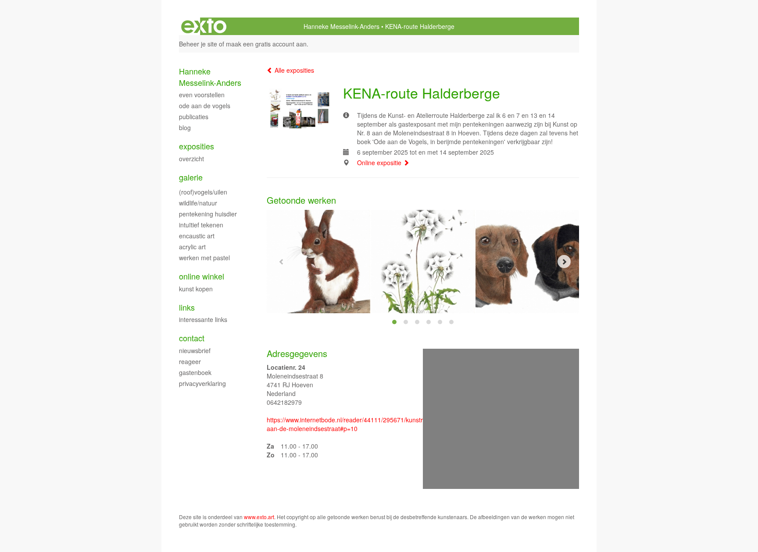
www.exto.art (259, 516)
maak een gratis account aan (266, 43)
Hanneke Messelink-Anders (341, 26)
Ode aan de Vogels (204, 105)
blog (185, 127)
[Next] (564, 261)
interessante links (203, 319)
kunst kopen (196, 288)
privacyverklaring (202, 383)
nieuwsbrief (195, 350)
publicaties (193, 116)
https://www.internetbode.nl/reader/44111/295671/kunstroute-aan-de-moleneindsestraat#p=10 (352, 424)
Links (187, 307)
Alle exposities (293, 70)
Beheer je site (198, 43)
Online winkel (201, 276)
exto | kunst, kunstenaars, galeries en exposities (204, 26)
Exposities (196, 146)
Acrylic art (192, 246)
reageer (190, 361)
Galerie (191, 177)
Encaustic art (197, 235)
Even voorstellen (202, 94)
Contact (191, 338)
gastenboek (195, 372)
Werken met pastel (204, 257)
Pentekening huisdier (208, 213)
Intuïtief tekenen (201, 224)
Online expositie (380, 162)
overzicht (191, 158)
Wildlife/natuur (198, 202)
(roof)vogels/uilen (203, 192)
